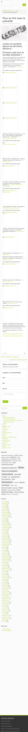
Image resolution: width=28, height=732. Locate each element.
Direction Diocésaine (4, 462)
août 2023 (5, 545)
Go (25, 408)
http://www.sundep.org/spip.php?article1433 (12, 336)
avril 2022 (5, 564)
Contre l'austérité (14, 460)
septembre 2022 (6, 561)
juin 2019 (5, 589)
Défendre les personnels (8, 417)
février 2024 (5, 536)
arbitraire (7, 457)
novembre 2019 (6, 588)
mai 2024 (5, 532)
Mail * (4, 383)
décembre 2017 (6, 597)
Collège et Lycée (6, 426)
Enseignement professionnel (9, 468)
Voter (11, 494)
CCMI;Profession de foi (5, 459)
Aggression (21, 455)
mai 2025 (5, 520)
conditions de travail (6, 460)
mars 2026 (5, 509)
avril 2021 (5, 574)
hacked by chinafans (5, 721)
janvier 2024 (5, 538)
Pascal (21, 488)
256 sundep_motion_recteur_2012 (12, 137)
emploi (4, 435)
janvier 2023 (5, 555)
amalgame (3, 457)
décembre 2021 (6, 568)
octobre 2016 (6, 603)
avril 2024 (5, 533)
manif (13, 479)
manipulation (16, 482)
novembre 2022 (6, 558)
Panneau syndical (7, 444)
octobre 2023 (6, 542)
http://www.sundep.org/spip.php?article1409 (12, 333)
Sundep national (6, 629)
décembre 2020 (6, 577)
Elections (5, 434)
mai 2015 (5, 612)
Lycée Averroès (15, 477)
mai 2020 (5, 580)
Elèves (10, 462)
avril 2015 (5, 614)
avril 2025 (5, 521)
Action (6, 353)
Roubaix (18, 490)
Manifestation (7, 482)
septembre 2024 (6, 527)
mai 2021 (5, 573)
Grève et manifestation (9, 471)
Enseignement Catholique (7, 464)
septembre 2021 (6, 570)
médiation (12, 485)
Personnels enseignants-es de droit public (13, 420)
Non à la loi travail (6, 488)
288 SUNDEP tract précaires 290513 (11, 208)
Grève (21, 467)
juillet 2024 (5, 529)
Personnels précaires (9, 422)
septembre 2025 (6, 517)
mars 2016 (5, 608)
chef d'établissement (13, 459)
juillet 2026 (5, 503)
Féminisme (5, 438)
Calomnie (18, 457)
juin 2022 (5, 562)
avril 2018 (5, 596)
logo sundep (18, 474)
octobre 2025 (6, 515)
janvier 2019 (5, 591)
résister (8, 494)
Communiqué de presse (6, 726)
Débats (4, 431)
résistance (4, 494)
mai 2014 (5, 621)
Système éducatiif (7, 447)
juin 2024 (5, 530)
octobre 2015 (6, 611)
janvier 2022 (5, 567)
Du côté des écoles (7, 432)
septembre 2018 (6, 594)
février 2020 (5, 585)
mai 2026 (5, 506)
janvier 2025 (5, 523)
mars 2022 (5, 565)
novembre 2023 (6, 541)
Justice (4, 423)
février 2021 (5, 576)
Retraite (4, 446)
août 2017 (5, 600)
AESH (16, 455)
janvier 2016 (5, 609)
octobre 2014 (6, 617)
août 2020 (5, 579)
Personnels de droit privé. (10, 419)
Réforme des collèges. (7, 492)
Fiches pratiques (6, 440)
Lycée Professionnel (6, 479)
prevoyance (4, 490)
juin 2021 (5, 571)
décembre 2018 (6, 592)
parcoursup (15, 488)
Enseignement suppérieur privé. (10, 437)
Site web (5, 388)
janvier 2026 (5, 512)
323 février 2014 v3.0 (12, 303)
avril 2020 (5, 582)
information (5, 429)
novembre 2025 (6, 514)
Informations (5, 441)
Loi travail (4, 477)
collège (19, 459)
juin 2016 (5, 605)
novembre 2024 (6, 524)
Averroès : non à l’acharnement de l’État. (10, 728)
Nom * (4, 377)
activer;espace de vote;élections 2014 (7, 455)
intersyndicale (7, 474)
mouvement (5, 485)
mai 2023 (5, 548)
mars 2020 (5, 583)
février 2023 (5, 553)
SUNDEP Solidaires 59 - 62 (8, 11)
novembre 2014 (6, 615)
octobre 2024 (6, 526)
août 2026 (5, 501)
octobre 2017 (6, 599)
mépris (16, 485)
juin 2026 (5, 504)
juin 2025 (5, 518)
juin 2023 (5, 547)
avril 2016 (5, 606)
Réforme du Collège (19, 492)
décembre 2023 (6, 539)
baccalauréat (13, 457)
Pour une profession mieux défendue (10, 356)
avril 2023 (5, 550)
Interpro (4, 443)
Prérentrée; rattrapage (12, 490)
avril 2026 (5, 507)
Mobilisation (22, 482)
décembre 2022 (6, 556)
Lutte (9, 477)
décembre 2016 (6, 602)
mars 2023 (5, 552)
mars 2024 (5, 535)
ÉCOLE (5, 428)
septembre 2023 (6, 544)
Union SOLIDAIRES (7, 630)
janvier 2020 (5, 586)
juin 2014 (5, 620)
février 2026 (5, 511)
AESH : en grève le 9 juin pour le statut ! (10, 731)
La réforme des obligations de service (17, 359)
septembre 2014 (6, 618)
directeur (19, 460)
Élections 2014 (15, 494)
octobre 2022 (6, 559)
